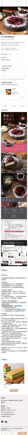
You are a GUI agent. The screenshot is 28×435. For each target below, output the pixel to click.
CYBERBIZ (9, 429)
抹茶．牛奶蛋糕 (7, 384)
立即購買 (22, 433)
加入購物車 (12, 433)
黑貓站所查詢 (18, 306)
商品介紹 (5, 106)
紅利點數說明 (11, 400)
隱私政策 (21, 400)
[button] (26, 93)
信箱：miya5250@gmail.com (7, 412)
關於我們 (5, 400)
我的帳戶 (16, 400)
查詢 (2, 400)
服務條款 (3, 402)
